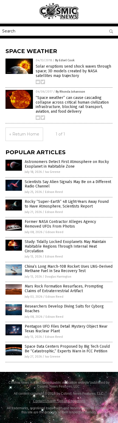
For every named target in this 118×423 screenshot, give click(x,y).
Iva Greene (52, 172)
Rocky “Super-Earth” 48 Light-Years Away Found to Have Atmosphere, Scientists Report (67, 204)
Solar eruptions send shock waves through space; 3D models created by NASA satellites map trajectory (73, 71)
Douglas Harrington (58, 276)
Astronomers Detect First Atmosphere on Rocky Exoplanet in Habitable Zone (67, 164)
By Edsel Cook (65, 60)
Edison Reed (54, 192)
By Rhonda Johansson (70, 91)
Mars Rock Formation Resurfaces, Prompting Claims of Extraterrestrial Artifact (64, 288)
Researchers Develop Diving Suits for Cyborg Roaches (64, 308)
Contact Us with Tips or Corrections (59, 401)
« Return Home (24, 134)
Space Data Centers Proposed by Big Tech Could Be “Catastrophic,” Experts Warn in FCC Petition (67, 348)
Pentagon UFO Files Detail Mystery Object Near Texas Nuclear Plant (66, 328)
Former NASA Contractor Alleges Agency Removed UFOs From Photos (60, 224)
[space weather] (59, 18)
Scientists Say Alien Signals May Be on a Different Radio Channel (68, 184)
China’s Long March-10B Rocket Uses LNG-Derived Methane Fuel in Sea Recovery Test (69, 268)
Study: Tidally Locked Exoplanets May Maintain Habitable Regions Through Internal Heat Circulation (65, 246)
